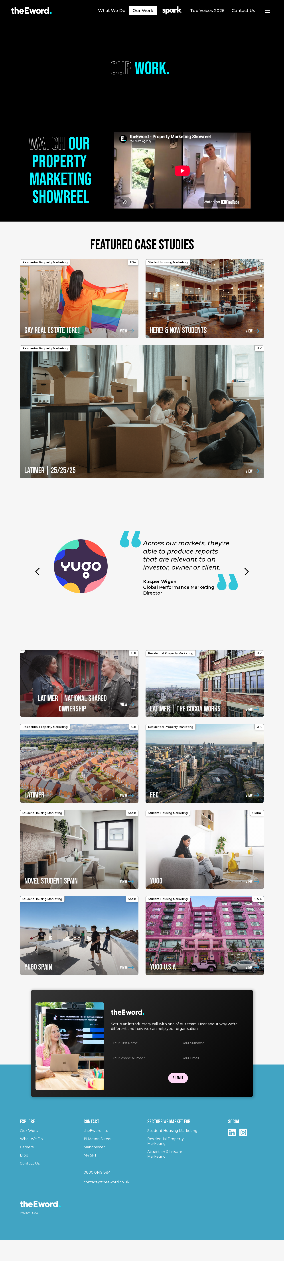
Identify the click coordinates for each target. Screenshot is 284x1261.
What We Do (111, 10)
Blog (24, 1155)
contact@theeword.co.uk (106, 1182)
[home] (31, 10)
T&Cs (35, 1212)
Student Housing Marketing (172, 1131)
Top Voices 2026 (207, 10)
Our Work (142, 10)
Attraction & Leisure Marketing (164, 1154)
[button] (267, 10)
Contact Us (243, 10)
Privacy (25, 1212)
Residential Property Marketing (165, 1141)
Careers (27, 1147)
